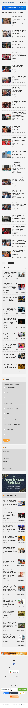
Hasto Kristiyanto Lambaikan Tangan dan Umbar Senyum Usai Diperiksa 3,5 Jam (19, 205)
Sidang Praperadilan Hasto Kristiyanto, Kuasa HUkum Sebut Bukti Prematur (18, 180)
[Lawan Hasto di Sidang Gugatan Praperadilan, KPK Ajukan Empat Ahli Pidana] (6, 141)
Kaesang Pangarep (11, 387)
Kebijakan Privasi (21, 679)
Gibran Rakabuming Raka (12, 419)
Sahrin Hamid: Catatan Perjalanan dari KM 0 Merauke (9, 561)
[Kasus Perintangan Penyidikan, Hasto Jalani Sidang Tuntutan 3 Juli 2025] (6, 20)
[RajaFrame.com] (14, 690)
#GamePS (5, 461)
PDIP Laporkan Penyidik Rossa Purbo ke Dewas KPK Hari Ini (19, 103)
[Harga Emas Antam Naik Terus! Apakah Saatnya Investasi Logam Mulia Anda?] (21, 366)
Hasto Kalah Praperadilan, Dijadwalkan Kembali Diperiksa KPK (18, 127)
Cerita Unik (15, 118)
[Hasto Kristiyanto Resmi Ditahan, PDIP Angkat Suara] (6, 45)
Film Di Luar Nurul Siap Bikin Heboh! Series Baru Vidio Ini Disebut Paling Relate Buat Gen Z (10, 345)
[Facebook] (14, 664)
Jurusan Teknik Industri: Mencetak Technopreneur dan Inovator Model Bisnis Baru (10, 334)
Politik (14, 22)
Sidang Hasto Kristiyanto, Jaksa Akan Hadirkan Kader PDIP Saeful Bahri (19, 31)
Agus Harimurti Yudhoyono (13, 424)
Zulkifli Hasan (9, 403)
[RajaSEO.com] (22, 693)
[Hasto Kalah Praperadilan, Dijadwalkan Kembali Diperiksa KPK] (6, 129)
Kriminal (14, 46)
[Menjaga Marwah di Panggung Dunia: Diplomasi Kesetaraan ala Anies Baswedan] (21, 527)
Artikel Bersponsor (18, 677)
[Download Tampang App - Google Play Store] (14, 672)
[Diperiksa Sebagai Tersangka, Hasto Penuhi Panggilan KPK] (6, 68)
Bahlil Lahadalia (10, 392)
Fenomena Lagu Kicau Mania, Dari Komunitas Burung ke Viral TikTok (9, 309)
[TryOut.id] (14, 697)
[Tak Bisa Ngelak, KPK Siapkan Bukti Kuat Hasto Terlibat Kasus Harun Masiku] (6, 253)
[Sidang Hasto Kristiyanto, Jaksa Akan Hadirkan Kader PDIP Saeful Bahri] (6, 33)
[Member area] (20, 2)
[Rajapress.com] (13, 693)
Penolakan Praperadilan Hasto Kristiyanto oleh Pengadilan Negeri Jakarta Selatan (19, 152)
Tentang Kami (8, 677)
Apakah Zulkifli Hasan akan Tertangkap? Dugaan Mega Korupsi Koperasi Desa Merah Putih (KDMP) (9, 515)
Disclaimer (13, 679)
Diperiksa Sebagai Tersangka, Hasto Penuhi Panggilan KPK (18, 67)
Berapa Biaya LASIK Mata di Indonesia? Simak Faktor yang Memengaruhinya (10, 274)
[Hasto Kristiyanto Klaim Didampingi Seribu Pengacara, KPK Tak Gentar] (6, 194)
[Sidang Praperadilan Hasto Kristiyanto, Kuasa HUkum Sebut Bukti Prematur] (6, 182)
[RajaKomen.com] (22, 690)
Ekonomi (14, 69)
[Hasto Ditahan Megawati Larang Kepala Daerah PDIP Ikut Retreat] (6, 57)
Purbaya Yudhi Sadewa (12, 408)
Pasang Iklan (6, 679)
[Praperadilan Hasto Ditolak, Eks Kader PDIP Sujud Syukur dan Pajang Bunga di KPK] (6, 116)
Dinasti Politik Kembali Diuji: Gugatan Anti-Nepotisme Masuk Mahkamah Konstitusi (10, 538)
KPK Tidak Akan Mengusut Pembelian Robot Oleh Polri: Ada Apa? (9, 637)
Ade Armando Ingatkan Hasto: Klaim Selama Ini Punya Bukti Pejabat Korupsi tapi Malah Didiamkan (19, 229)
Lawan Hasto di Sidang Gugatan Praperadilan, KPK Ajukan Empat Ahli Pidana (19, 139)
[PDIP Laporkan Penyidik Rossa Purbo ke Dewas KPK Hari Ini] (6, 105)
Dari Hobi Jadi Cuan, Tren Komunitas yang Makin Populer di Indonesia (10, 299)
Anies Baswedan (10, 434)
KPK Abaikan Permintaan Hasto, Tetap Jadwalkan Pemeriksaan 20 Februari (17, 90)
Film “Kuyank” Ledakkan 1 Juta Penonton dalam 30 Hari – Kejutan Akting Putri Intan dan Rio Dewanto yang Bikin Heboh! (10, 321)
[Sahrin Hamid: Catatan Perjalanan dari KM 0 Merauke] (21, 561)
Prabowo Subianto (10, 429)
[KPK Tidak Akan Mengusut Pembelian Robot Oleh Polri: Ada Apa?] (21, 637)
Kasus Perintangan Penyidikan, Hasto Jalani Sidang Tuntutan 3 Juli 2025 (19, 18)
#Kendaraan (6, 455)
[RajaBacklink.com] (5, 690)
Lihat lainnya (21, 645)
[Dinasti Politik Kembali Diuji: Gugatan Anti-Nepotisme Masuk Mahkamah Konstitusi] (21, 538)
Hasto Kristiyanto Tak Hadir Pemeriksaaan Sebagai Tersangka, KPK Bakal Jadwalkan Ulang (19, 241)
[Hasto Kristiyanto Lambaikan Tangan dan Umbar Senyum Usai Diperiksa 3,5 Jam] (6, 207)
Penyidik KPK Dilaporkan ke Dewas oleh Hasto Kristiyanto (19, 78)
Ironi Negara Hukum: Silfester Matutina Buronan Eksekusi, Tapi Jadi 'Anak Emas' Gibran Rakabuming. (10, 550)
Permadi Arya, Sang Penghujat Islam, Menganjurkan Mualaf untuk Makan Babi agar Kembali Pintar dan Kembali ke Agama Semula (10, 574)
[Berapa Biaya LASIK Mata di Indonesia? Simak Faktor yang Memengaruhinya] (21, 274)
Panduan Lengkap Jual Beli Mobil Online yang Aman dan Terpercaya (9, 356)
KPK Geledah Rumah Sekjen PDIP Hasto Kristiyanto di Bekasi (18, 217)
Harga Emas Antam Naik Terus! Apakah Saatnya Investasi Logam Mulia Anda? (10, 366)
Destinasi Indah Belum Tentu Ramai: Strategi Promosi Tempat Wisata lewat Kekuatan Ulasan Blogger (10, 503)
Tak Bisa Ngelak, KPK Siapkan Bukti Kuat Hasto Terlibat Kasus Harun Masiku (18, 252)
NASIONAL (14, 155)
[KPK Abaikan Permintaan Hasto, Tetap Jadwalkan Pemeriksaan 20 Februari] (6, 92)
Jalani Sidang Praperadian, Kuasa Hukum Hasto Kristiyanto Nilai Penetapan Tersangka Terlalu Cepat (18, 166)
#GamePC (5, 465)
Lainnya (24, 268)
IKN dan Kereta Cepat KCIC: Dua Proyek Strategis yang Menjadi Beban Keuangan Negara (10, 625)
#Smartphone (6, 458)
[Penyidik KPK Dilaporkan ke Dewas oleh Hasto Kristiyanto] (6, 80)
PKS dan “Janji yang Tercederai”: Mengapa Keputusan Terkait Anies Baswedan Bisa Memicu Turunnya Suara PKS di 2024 (10, 588)
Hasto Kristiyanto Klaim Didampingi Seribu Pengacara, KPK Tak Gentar (18, 192)
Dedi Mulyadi (9, 413)
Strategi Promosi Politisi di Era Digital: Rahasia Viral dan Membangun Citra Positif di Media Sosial (10, 601)
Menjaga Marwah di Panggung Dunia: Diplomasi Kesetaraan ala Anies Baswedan (9, 527)
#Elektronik (6, 451)
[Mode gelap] (22, 2)
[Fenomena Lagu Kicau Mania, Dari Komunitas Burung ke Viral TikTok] (21, 309)
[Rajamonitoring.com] (6, 693)
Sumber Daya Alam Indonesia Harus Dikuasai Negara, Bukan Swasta (10, 613)
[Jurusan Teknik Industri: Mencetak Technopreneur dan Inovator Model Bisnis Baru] (21, 334)
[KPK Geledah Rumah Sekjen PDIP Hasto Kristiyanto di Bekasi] (6, 219)
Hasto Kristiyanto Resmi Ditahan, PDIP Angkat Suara (18, 43)
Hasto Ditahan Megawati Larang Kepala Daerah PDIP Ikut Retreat (19, 55)
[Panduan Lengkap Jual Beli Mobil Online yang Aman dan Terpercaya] (21, 356)
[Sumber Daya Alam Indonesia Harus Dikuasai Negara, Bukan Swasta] (21, 613)
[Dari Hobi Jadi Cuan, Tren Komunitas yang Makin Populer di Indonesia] (21, 299)
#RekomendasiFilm (8, 468)
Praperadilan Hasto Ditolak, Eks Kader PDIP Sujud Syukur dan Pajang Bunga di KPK (19, 114)
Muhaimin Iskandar (10, 398)
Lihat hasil (22, 440)
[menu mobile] (25, 2)
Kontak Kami (14, 681)
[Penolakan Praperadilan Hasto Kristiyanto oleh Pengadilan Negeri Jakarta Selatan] (6, 154)
